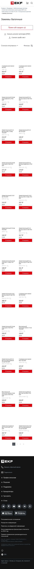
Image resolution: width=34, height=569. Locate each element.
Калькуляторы (8, 491)
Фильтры (27, 45)
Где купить (7, 496)
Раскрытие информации (8, 522)
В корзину (8, 76)
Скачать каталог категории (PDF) (18, 34)
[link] (3, 506)
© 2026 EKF (4, 563)
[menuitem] (23, 444)
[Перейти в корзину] (27, 3)
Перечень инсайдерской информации (13, 526)
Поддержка (7, 487)
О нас (5, 500)
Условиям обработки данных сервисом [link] (10, 541)
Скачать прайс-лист (18, 37)
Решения (6, 482)
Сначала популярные (8, 45)
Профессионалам (9, 477)
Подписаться (8, 472)
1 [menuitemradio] (13, 444)
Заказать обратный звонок (12, 467)
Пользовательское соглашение (10, 519)
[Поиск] (31, 3)
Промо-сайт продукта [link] (15, 27)
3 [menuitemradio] (20, 444)
